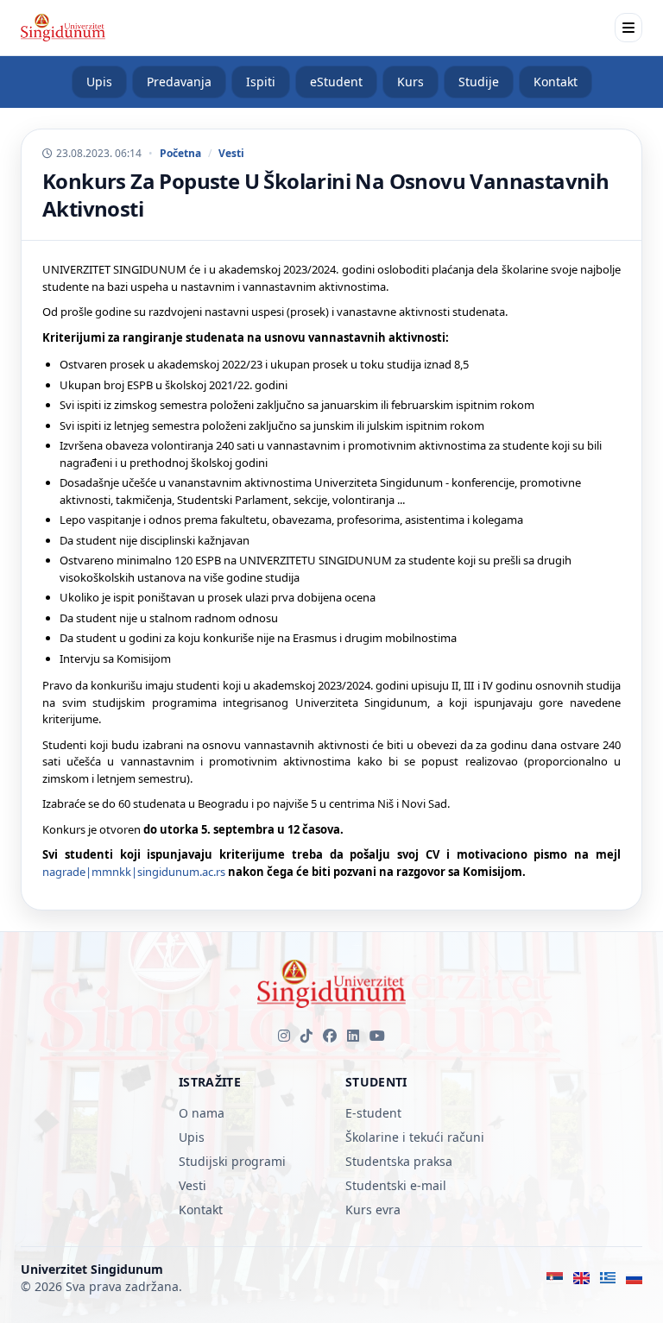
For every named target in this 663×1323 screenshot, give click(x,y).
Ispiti (260, 81)
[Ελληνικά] (608, 1278)
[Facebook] (330, 1035)
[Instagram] (284, 1035)
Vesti (231, 154)
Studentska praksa (398, 1161)
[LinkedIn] (353, 1035)
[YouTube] (377, 1035)
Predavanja (179, 81)
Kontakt (556, 81)
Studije (478, 81)
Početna (180, 154)
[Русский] (634, 1278)
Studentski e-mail (395, 1185)
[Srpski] (554, 1278)
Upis (99, 81)
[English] (581, 1278)
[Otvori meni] (628, 27)
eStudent (336, 81)
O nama (201, 1113)
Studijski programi (232, 1161)
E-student (373, 1113)
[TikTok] (306, 1035)
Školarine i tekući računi (414, 1137)
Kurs (410, 81)
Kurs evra (373, 1209)
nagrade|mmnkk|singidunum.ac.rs (133, 871)
